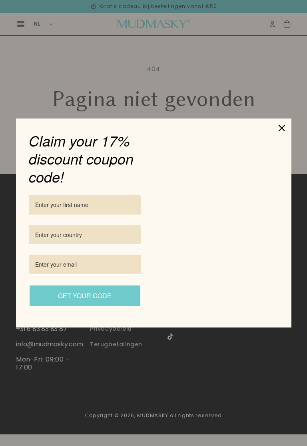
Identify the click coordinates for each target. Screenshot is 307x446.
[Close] (281, 128)
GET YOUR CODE (85, 295)
